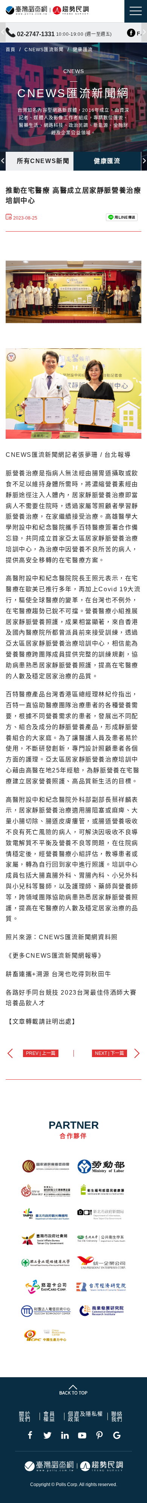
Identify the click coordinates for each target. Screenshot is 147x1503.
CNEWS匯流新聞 (44, 49)
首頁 (10, 49)
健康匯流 (107, 161)
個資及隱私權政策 (85, 1416)
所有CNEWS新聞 (43, 161)
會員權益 (49, 1416)
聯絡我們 (117, 1416)
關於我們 (25, 1416)
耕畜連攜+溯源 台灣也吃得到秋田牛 (58, 974)
